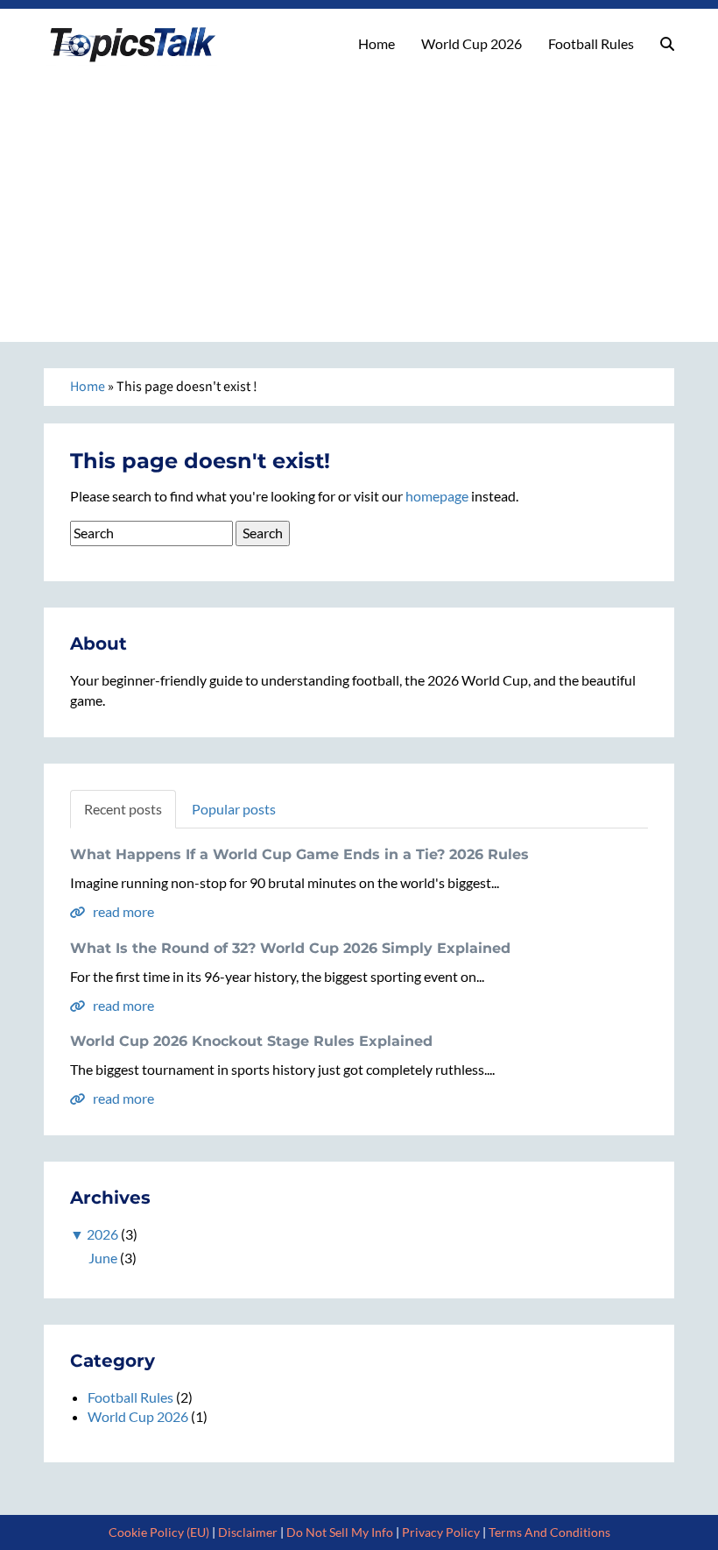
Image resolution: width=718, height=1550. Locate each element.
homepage (436, 495)
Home (376, 43)
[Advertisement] (359, 197)
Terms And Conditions (549, 1532)
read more (122, 911)
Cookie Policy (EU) (159, 1532)
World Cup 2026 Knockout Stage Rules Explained (251, 1041)
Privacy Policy (441, 1532)
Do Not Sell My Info (339, 1532)
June (102, 1257)
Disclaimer (248, 1532)
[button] (667, 44)
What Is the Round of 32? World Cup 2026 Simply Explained (290, 948)
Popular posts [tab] (234, 808)
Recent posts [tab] (123, 808)
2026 (102, 1234)
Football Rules (591, 43)
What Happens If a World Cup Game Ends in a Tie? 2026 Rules (299, 854)
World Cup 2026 (471, 43)
